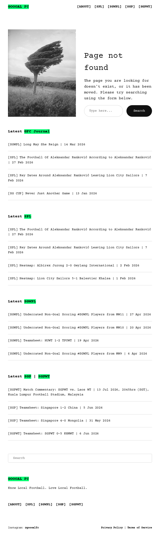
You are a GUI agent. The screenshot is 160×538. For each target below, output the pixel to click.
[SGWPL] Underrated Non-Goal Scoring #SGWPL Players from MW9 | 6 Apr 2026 (77, 354)
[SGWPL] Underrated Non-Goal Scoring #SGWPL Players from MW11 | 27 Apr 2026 (79, 314)
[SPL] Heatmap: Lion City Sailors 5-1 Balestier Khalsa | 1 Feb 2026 (71, 278)
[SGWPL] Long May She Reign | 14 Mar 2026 (46, 144)
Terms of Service (139, 527)
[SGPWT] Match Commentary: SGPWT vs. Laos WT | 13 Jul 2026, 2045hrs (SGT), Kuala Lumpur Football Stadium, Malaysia (78, 392)
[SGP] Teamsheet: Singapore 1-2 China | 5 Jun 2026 (55, 408)
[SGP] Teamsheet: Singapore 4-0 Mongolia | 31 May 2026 (59, 421)
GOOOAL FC (18, 7)
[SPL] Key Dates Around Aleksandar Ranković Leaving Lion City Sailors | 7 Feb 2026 (77, 178)
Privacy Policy (112, 527)
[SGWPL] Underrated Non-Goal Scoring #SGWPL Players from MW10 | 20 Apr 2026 (79, 328)
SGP (27, 376)
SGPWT (44, 376)
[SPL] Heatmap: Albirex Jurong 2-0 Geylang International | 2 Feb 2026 (73, 266)
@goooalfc (32, 527)
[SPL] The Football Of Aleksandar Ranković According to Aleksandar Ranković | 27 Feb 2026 (79, 160)
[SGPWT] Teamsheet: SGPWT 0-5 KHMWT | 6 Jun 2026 (53, 434)
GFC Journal (37, 131)
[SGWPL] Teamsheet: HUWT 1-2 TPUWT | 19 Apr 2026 (53, 341)
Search (139, 111)
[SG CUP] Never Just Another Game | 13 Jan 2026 (52, 193)
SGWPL (30, 301)
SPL (27, 216)
